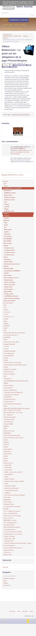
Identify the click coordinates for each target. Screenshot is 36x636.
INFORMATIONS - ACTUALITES (19, 20)
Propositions (7, 451)
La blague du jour (9, 250)
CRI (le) (6, 367)
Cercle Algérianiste (9, 353)
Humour (6, 245)
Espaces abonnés (9, 550)
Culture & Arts (8, 287)
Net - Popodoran (8, 414)
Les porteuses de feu (9, 529)
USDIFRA (6, 442)
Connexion (4, 621)
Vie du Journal (8, 289)
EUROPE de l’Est (9, 211)
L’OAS (6, 483)
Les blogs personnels (9, 399)
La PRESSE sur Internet (11, 296)
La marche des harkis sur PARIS (13, 531)
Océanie (6, 204)
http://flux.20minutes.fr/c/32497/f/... (21, 114)
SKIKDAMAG (7, 433)
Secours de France (9, 431)
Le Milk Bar (7, 492)
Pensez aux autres (9, 284)
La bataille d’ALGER (9, 486)
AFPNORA (7, 326)
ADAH (5, 321)
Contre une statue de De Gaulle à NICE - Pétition (17, 543)
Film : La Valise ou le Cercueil (12, 511)
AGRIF (5, 328)
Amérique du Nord (9, 197)
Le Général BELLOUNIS (11, 490)
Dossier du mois (8, 463)
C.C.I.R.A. (6, 346)
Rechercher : (5, 12)
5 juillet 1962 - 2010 (9, 538)
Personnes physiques (10, 417)
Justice (29, 65)
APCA (5, 339)
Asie (5, 202)
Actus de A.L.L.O (8, 316)
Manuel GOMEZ (8, 424)
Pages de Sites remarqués (12, 298)
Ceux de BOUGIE (8, 355)
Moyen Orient (8, 195)
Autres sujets (8, 275)
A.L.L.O (6, 314)
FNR (5, 376)
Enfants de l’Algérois (9, 374)
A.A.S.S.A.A (7, 312)
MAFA (5, 406)
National (25, 36)
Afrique (6, 209)
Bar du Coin (7, 552)
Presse (6, 186)
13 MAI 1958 (7, 467)
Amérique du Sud (9, 199)
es (30, 621)
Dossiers (23, 24)
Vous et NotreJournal (8, 29)
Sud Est (6, 232)
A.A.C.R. (6, 310)
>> (32, 15)
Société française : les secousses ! (13, 534)
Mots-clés (5, 567)
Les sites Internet (8, 401)
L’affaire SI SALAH (9, 479)
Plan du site (12, 611)
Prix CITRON (7, 241)
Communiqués (8, 280)
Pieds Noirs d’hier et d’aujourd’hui (13, 392)
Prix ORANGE (8, 238)
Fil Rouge (18, 29)
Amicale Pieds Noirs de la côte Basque (14, 332)
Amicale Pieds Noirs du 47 (11, 335)
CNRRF (6, 360)
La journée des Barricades (11, 488)
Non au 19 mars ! (8, 518)
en (34, 621)
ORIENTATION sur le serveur (13, 175)
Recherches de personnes (12, 264)
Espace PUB (7, 291)
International (7, 190)
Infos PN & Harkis (7, 24)
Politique (5, 38)
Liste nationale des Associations (12, 404)
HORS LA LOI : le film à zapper (12, 515)
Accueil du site (7, 34)
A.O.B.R (6, 319)
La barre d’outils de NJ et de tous (13, 547)
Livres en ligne (8, 502)
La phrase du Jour (9, 252)
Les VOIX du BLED (9, 525)
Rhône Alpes (8, 229)
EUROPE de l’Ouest (10, 193)
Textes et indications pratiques (12, 435)
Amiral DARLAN (8, 474)
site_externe (13, 67)
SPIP (18, 611)
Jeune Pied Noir (8, 387)
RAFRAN (6, 426)
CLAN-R (6, 358)
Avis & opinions (8, 449)
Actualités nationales (19, 65)
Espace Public (7, 453)
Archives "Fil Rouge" (9, 536)
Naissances (7, 259)
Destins (6, 460)
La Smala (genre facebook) (11, 394)
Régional (6, 220)
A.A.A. (5, 307)
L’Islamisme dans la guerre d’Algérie (14, 481)
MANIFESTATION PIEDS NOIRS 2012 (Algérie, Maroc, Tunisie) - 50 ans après (17, 409)
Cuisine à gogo (8, 293)
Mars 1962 (7, 497)
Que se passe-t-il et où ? (11, 277)
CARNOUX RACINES (9, 351)
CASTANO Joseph (9, 419)
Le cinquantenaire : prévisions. (12, 506)
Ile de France (8, 236)
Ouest (6, 225)
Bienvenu (5, 20)
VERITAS (6, 444)
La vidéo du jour (9, 254)
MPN (5, 305)
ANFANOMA (7, 337)
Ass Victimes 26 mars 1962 (11, 342)
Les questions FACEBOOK (12, 271)
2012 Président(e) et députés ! (12, 527)
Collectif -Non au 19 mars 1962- (12, 362)
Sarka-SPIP (25, 611)
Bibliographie (7, 499)
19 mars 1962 (8, 470)
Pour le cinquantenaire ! (10, 522)
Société (6, 218)
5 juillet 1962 (7, 465)
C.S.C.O (6, 348)
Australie (7, 206)
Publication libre (8, 268)
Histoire (6, 458)
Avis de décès (8, 261)
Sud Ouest (7, 234)
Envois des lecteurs (9, 300)
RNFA (5, 428)
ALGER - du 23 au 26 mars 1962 (13, 472)
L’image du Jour (9, 248)
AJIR (5, 330)
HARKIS (6, 383)
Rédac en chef (8, 554)
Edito (5, 183)
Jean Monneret (8, 421)
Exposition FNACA (9, 504)
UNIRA (5, 440)
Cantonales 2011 (9, 541)
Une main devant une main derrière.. (14, 437)
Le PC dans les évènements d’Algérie (14, 495)
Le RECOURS (7, 397)
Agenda (6, 266)
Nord (5, 222)
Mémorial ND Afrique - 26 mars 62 (13, 412)
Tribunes (16, 24)
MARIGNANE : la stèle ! (10, 520)
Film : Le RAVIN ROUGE (10, 513)
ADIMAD (6, 323)
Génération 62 (8, 378)
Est (5, 227)
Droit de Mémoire (8, 371)
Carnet (6, 257)
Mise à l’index (8, 243)
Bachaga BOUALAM (9, 344)
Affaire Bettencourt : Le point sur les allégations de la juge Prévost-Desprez (21, 152)
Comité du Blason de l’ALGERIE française (15, 365)
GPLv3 (31, 611)
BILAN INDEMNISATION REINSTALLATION (16, 381)
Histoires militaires (9, 385)
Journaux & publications (10, 390)
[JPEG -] (18, 131)
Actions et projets (9, 282)
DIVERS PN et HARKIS (10, 369)
